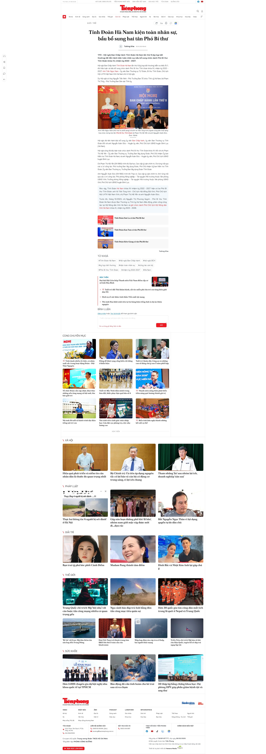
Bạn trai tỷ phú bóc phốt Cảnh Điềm (83, 565)
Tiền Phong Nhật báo (122, 1)
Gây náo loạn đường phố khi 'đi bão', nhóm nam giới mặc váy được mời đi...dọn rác (130, 522)
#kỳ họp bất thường (107, 265)
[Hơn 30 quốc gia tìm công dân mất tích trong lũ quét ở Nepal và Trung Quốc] (180, 591)
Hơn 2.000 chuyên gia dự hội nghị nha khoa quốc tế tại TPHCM (85, 685)
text (161, 23)
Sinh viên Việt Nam (139, 1)
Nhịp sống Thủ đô (68, 720)
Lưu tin (4, 68)
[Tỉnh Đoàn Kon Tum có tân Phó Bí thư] (105, 232)
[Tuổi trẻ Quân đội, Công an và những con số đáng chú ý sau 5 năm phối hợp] (152, 349)
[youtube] (202, 1)
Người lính (143, 17)
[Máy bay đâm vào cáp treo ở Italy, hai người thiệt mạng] (151, 628)
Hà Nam (120, 188)
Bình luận (4, 74)
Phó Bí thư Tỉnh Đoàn (124, 133)
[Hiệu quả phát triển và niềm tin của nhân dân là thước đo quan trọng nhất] (85, 457)
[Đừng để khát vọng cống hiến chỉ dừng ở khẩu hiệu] (115, 349)
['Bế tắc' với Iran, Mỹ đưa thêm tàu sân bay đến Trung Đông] (79, 628)
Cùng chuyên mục (74, 335)
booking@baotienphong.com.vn (103, 731)
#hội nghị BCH (149, 260)
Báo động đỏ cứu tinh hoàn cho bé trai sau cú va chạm (132, 685)
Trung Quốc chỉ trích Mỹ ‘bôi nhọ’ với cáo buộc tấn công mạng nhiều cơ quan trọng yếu (85, 611)
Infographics (146, 710)
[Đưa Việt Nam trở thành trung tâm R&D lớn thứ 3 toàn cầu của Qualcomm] (115, 628)
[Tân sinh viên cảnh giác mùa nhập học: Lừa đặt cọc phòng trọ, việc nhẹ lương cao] (115, 408)
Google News (176, 23)
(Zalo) (105, 728)
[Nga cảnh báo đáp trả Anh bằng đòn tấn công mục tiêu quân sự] (133, 591)
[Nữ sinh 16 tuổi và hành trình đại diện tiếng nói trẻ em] (79, 408)
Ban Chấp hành (138, 140)
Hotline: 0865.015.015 (103, 1)
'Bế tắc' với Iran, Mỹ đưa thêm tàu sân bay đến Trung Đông (77, 641)
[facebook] (198, 1)
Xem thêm (201, 16)
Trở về (4, 79)
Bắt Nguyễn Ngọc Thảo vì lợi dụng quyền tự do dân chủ (177, 521)
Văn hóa (156, 17)
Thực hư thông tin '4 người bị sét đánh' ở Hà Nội (85, 521)
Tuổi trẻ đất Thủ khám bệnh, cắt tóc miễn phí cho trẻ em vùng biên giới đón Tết (134, 290)
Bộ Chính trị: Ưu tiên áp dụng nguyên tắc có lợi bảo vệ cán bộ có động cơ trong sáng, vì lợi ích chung (132, 476)
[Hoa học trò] (200, 703)
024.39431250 (70, 733)
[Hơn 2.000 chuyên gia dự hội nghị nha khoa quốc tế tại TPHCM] (85, 667)
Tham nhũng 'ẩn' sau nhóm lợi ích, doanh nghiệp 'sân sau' (177, 475)
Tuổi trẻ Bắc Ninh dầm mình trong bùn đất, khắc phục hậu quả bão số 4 (115, 391)
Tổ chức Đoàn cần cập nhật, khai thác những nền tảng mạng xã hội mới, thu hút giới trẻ (79, 393)
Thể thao (135, 17)
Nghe (4, 56)
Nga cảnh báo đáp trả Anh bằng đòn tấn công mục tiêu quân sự (130, 609)
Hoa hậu (188, 17)
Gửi (161, 325)
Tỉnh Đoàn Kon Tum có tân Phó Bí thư (130, 230)
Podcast (113, 710)
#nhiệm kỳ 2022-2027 (130, 270)
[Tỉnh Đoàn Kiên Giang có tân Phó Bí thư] (105, 243)
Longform (129, 710)
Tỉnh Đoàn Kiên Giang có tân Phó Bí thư (131, 241)
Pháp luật (126, 17)
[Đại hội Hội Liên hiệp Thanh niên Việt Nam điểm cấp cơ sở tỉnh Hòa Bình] (160, 282)
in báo (166, 23)
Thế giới (110, 17)
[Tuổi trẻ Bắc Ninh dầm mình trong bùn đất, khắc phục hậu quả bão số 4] (115, 379)
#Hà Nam (147, 270)
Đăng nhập (102, 313)
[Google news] (170, 731)
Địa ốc (94, 17)
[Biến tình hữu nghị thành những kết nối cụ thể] (152, 408)
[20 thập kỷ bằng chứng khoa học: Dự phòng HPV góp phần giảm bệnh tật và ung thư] (180, 667)
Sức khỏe (102, 17)
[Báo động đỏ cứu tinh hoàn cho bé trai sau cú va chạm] (133, 667)
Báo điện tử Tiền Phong (133, 8)
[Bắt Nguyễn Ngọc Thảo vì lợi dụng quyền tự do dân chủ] (180, 503)
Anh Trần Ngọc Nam (110, 71)
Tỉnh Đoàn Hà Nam (123, 65)
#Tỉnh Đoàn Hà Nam (107, 260)
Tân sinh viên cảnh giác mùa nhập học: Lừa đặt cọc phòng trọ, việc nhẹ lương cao (114, 422)
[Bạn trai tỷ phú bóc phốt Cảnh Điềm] (85, 549)
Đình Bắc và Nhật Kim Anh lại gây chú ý (180, 567)
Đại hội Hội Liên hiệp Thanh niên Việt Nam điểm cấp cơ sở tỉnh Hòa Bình (124, 281)
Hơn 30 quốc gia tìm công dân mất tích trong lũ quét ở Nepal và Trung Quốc (180, 609)
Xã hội (71, 17)
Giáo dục (171, 17)
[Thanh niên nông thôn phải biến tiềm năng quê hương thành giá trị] (152, 379)
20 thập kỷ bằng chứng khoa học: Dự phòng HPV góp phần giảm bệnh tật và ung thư (180, 687)
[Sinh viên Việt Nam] (188, 703)
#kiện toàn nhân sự (127, 265)
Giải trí (163, 17)
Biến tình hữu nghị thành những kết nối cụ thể (151, 421)
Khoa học (179, 17)
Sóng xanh (86, 17)
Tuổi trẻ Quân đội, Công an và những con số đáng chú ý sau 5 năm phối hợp (152, 362)
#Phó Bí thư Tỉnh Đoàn (108, 270)
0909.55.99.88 (98, 728)
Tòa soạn (164, 1)
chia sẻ (157, 23)
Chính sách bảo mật (185, 726)
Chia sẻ (4, 62)
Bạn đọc (159, 717)
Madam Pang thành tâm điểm (127, 565)
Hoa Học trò (153, 1)
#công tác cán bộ (145, 265)
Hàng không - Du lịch (179, 717)
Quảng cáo (175, 1)
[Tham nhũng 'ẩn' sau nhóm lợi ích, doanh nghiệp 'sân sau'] (180, 457)
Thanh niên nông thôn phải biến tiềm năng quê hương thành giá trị (151, 391)
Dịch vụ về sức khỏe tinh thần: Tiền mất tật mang (123, 297)
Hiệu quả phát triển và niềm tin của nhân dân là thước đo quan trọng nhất (84, 475)
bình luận (171, 23)
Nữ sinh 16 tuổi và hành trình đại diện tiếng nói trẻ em (79, 421)
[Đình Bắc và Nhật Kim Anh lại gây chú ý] (180, 549)
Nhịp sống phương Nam (86, 720)
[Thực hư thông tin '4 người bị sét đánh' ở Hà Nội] (85, 503)
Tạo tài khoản (115, 313)
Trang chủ (64, 16)
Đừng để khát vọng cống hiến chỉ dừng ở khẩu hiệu (115, 362)
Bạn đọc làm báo (75, 748)
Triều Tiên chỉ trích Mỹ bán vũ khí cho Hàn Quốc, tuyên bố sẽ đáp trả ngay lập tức (186, 642)
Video (195, 17)
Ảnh (95, 710)
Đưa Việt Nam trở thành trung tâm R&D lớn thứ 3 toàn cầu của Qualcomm (114, 642)
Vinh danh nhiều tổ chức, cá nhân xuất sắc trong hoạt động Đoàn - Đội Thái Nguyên (79, 363)
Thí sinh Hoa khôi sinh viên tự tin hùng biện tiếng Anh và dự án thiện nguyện (132, 303)
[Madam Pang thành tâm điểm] (133, 549)
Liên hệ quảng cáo (98, 726)
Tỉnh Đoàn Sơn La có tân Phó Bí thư (129, 218)
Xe (150, 17)
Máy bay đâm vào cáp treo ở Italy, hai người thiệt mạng (149, 641)
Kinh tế (77, 17)
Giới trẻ (117, 17)
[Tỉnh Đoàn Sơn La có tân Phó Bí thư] (105, 220)
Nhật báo (82, 710)
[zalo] (164, 731)
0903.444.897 (125, 728)
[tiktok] (158, 731)
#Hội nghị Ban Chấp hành (129, 260)
